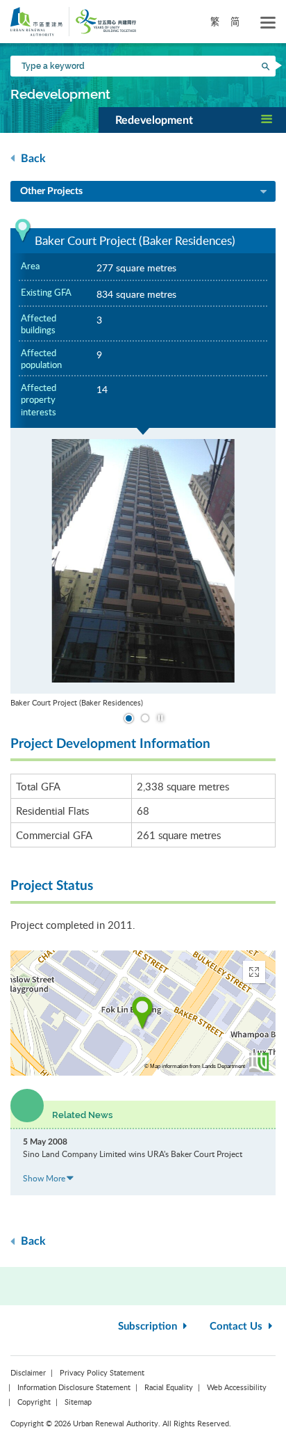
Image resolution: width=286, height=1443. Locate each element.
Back (32, 158)
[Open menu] (268, 23)
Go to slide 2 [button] (145, 718)
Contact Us (237, 1326)
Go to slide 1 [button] (128, 718)
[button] (192, 119)
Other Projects (51, 191)
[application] (143, 1013)
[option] (143, 568)
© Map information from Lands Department (194, 1066)
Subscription (149, 1326)
